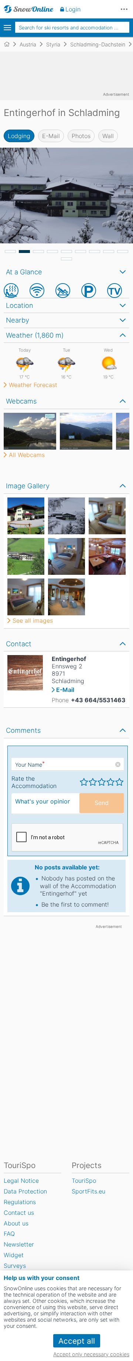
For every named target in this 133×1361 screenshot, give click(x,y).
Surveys (15, 1265)
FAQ (9, 1233)
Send (102, 802)
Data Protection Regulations (25, 1197)
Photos (81, 136)
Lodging (19, 136)
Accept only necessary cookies (91, 1354)
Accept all (76, 1341)
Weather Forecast (33, 385)
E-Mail (51, 136)
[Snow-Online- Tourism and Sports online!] (10, 44)
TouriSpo (84, 1180)
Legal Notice (21, 1180)
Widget (14, 1255)
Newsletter (19, 1244)
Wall (108, 136)
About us (16, 1223)
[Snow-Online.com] (29, 9)
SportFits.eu (88, 1191)
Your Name (30, 765)
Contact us (19, 1212)
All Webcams (27, 455)
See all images (33, 620)
